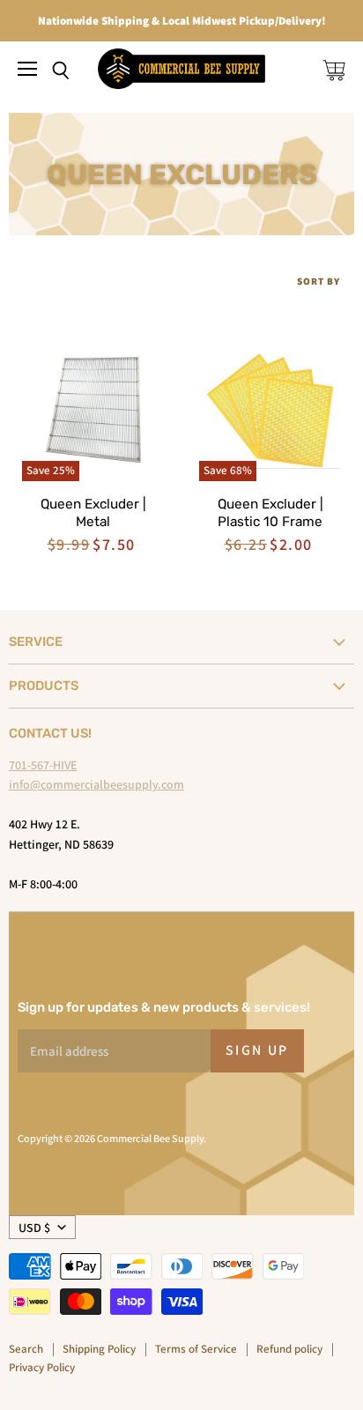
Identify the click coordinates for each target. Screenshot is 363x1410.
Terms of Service (196, 1348)
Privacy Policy (42, 1367)
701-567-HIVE (43, 765)
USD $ (34, 1228)
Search (26, 1348)
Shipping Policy (99, 1348)
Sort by (318, 281)
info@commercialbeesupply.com (96, 784)
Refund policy (289, 1348)
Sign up (257, 1050)
